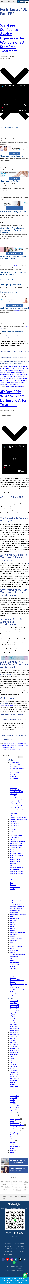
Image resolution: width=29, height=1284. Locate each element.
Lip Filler (12, 1148)
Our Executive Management (17, 932)
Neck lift (12, 926)
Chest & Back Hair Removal (17, 841)
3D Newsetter (8, 1246)
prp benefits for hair (23, 368)
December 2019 (14, 1106)
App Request (13, 803)
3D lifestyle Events (15, 1119)
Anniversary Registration (16, 800)
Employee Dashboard (16, 845)
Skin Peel (12, 1142)
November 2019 (14, 1108)
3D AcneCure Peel (17, 376)
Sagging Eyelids (14, 956)
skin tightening (14, 1133)
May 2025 (12, 1018)
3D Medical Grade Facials (17, 1125)
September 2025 (14, 1011)
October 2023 (14, 1052)
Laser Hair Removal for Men (17, 897)
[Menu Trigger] (27, 2)
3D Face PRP (24, 236)
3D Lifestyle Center (24, 317)
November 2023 (14, 1050)
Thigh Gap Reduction (15, 970)
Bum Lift (12, 827)
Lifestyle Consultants (15, 900)
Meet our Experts (14, 918)
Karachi (12, 891)
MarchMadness (14, 912)
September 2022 (14, 1078)
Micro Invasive (14, 1127)
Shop (11, 958)
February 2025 (14, 1024)
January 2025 (13, 1026)
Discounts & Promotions (21, 1243)
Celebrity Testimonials (16, 835)
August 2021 (13, 1098)
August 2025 (13, 1013)
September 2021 (14, 1096)
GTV (11, 875)
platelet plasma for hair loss (17, 380)
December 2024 (14, 1028)
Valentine (12, 982)
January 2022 (13, 1088)
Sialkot (12, 960)
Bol (11, 815)
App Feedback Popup (16, 802)
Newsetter (13, 930)
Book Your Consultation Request (19, 819)
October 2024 (14, 1032)
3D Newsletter (14, 782)
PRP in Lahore (4, 703)
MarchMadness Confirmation (18, 914)
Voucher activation (15, 988)
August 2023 (13, 1056)
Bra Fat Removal (14, 821)
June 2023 (12, 1060)
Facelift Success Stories (16, 855)
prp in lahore (6, 743)
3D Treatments (14, 1115)
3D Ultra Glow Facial (15, 790)
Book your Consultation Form (18, 817)
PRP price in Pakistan (5, 674)
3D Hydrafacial (19, 265)
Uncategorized (9, 386)
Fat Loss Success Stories (16, 867)
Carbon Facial (13, 829)
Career (11, 831)
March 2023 (13, 1066)
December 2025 (14, 1005)
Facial (11, 857)
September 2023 (14, 1054)
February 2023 (14, 1068)
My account (13, 924)
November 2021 (14, 1092)
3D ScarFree (13, 788)
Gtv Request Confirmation (17, 877)
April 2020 (13, 1104)
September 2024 (14, 1034)
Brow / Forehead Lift (15, 823)
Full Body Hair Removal (16, 871)
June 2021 (12, 1100)
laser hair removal (14, 1131)
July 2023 (12, 1058)
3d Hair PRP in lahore (9, 366)
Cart (11, 833)
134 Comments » (19, 386)
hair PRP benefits (13, 378)
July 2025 (12, 1015)
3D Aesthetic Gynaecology (17, 1136)
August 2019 (13, 1110)
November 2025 (14, 1007)
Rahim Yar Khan (14, 950)
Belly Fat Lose (13, 1138)
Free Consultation (14, 869)
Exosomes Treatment (15, 847)
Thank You (13, 968)
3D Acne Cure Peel (15, 764)
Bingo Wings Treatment (16, 809)
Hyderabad (13, 885)
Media (11, 916)
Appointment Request (16, 805)
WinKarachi (13, 995)
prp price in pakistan (8, 747)
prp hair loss (3, 370)
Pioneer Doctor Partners (16, 938)
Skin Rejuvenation (14, 962)
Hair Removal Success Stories (18, 881)
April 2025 (13, 1020)
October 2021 (14, 1094)
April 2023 (13, 1064)
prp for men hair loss (12, 384)
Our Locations (13, 934)
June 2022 (12, 1084)
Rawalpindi (13, 952)
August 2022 (13, 1080)
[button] (14, 77)
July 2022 (12, 1082)
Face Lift (12, 849)
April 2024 (13, 1040)
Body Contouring (14, 813)
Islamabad (12, 889)
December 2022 (14, 1072)
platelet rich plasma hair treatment (15, 372)
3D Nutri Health (14, 784)
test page (12, 966)
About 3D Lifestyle (15, 796)
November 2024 (14, 1030)
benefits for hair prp (12, 370)
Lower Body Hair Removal (17, 906)
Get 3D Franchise (8, 1254)
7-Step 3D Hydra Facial (16, 792)
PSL (11, 944)
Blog (11, 811)
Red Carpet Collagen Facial (17, 954)
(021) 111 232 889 (24, 1)
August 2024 (13, 1036)
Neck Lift (12, 928)
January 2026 (13, 1003)
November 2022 (14, 1074)
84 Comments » (17, 749)
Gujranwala (13, 879)
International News (15, 887)
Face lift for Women (15, 853)
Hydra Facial (13, 1134)
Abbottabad (13, 794)
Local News (13, 902)
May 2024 (12, 1038)
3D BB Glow (13, 766)
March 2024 (13, 1042)
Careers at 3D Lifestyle (21, 1249)
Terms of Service (14, 964)
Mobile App (13, 920)
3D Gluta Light (14, 778)
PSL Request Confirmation (17, 946)
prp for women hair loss (13, 382)
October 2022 (14, 1076)
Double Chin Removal (16, 843)
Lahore (11, 893)
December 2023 (14, 1048)
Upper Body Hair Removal (17, 980)
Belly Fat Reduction (15, 807)
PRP (28, 563)
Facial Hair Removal (15, 859)
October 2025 (14, 1009)
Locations (12, 1150)
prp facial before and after (18, 743)
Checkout (12, 839)
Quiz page (12, 948)
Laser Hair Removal (15, 895)
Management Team (15, 910)
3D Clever (12, 774)
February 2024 (14, 1044)
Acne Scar (12, 1140)
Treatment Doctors (15, 972)
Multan (12, 922)
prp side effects (12, 745)
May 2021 (12, 1102)
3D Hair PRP (13, 780)
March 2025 (13, 1022)
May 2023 (12, 1062)
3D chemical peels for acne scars (6, 267)
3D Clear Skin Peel (15, 772)
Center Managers (14, 837)
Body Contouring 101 (16, 1129)
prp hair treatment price (18, 374)
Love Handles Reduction (16, 904)
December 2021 (14, 1090)
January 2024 (13, 1046)
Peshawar (12, 936)
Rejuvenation (9, 749)
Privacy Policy (14, 940)
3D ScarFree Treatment (13, 122)
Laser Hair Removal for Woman (18, 898)
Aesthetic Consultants (16, 798)
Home (11, 883)
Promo (11, 942)
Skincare (12, 1152)
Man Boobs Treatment (16, 908)
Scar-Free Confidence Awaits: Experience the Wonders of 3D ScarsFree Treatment (12, 38)
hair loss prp (18, 366)
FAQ (11, 865)
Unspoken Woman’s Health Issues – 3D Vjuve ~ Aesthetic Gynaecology (19, 976)
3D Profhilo (13, 786)
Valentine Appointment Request (18, 984)
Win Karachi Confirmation (17, 993)
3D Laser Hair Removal (13, 265)
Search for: (6, 755)
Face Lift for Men (14, 851)
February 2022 (14, 1086)
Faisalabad (13, 863)
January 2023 (13, 1070)
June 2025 (12, 1016)
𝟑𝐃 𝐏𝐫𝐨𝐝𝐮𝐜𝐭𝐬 (8, 1243)
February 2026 (14, 1001)
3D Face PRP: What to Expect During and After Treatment (13, 398)
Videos (12, 986)
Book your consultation (17, 310)
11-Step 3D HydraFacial (16, 762)
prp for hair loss (12, 368)
